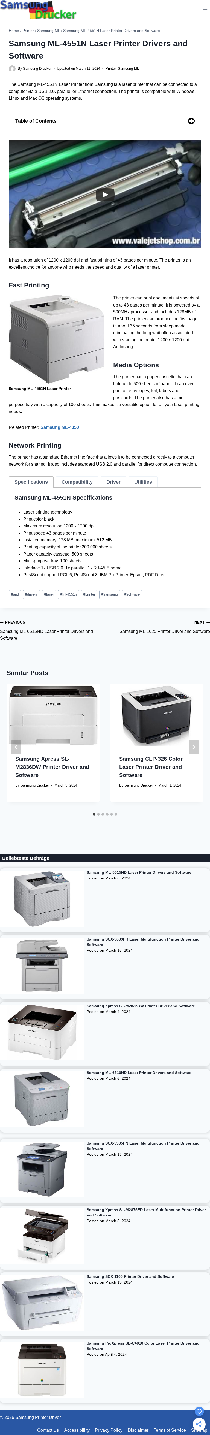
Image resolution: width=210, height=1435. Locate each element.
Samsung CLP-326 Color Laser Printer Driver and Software (151, 767)
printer (89, 594)
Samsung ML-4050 (59, 427)
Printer (111, 68)
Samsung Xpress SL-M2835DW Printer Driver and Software (141, 1006)
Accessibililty (77, 1430)
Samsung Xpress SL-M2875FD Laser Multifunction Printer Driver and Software (146, 1212)
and (15, 594)
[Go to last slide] (16, 747)
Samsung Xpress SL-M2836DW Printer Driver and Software (52, 767)
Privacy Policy (108, 1430)
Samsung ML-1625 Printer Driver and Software (164, 627)
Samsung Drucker (37, 68)
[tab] (31, 482)
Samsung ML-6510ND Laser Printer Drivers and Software (139, 1072)
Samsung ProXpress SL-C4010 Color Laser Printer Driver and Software (143, 1346)
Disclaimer (138, 1430)
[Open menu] (205, 9)
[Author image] (12, 68)
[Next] (194, 747)
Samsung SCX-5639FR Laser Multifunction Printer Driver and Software (143, 942)
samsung (109, 594)
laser (49, 594)
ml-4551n (68, 594)
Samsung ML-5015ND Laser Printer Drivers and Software (139, 872)
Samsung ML (128, 68)
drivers (31, 594)
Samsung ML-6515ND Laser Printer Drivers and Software (46, 630)
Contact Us (48, 1430)
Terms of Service (170, 1430)
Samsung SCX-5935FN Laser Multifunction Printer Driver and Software (143, 1146)
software (132, 594)
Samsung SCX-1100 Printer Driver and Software (130, 1276)
